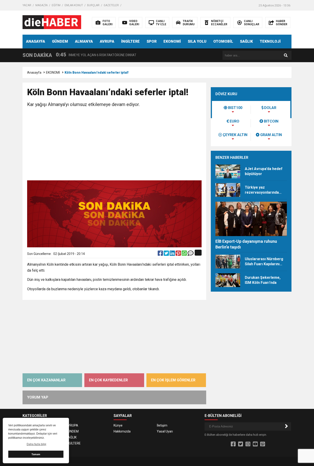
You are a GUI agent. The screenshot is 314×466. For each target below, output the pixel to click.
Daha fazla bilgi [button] (36, 444)
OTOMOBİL (223, 41)
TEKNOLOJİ (270, 41)
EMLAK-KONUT (74, 5)
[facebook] (161, 254)
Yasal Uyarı (165, 431)
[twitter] (167, 254)
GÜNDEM (60, 41)
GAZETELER (111, 5)
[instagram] (247, 444)
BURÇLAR (93, 5)
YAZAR (27, 5)
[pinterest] (179, 254)
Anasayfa (34, 72)
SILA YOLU (197, 41)
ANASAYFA (35, 41)
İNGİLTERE (130, 41)
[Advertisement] (114, 145)
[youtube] (255, 444)
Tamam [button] (35, 454)
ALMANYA (84, 41)
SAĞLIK (246, 41)
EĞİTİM (56, 5)
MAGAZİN (41, 5)
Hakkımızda (122, 431)
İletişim (162, 425)
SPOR (152, 41)
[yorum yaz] (191, 254)
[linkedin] (173, 254)
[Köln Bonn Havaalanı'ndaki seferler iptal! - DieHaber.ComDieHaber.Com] (52, 22)
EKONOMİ (172, 41)
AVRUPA (107, 41)
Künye (118, 425)
